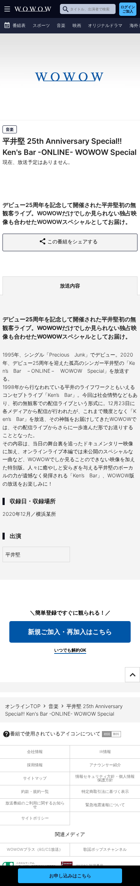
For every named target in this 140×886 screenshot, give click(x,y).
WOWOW (32, 9)
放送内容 (70, 286)
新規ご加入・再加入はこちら (70, 631)
